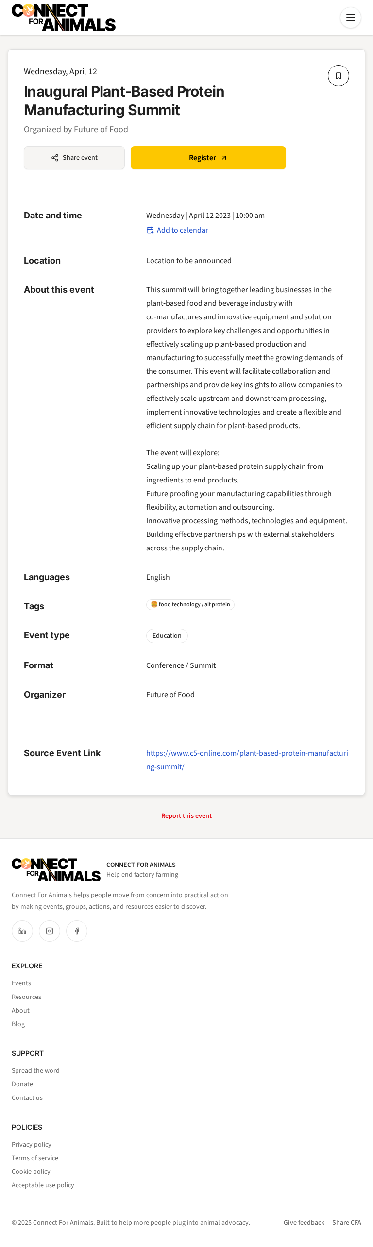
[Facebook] (76, 931)
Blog (18, 1024)
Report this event (186, 816)
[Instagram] (49, 931)
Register (202, 157)
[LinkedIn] (22, 931)
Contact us (27, 1098)
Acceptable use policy (43, 1185)
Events (21, 983)
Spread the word (36, 1071)
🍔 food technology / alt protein (190, 604)
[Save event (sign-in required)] (338, 75)
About (21, 1010)
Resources (26, 997)
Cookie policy (31, 1172)
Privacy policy (31, 1144)
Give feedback (304, 1223)
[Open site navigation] (350, 17)
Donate (22, 1084)
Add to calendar (182, 230)
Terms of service (35, 1158)
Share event (80, 158)
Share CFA (346, 1223)
